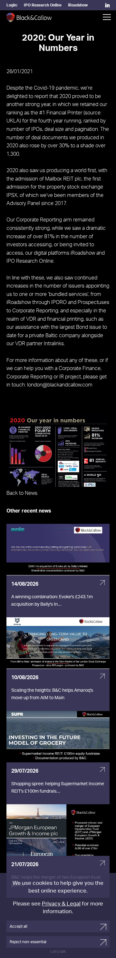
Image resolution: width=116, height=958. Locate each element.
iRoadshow (78, 5)
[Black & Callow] (29, 18)
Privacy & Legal (61, 903)
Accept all (18, 926)
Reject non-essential (28, 942)
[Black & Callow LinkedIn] (107, 6)
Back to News (21, 493)
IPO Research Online (43, 5)
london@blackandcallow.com (59, 384)
